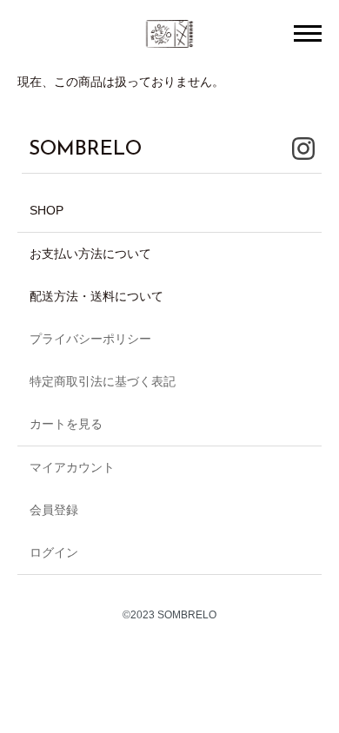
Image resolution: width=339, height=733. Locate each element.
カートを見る (66, 424)
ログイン (54, 552)
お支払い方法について (90, 254)
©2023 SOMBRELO (169, 615)
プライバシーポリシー (90, 339)
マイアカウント (72, 467)
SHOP (46, 210)
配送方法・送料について (96, 296)
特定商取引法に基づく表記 (103, 381)
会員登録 (54, 510)
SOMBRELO (85, 150)
